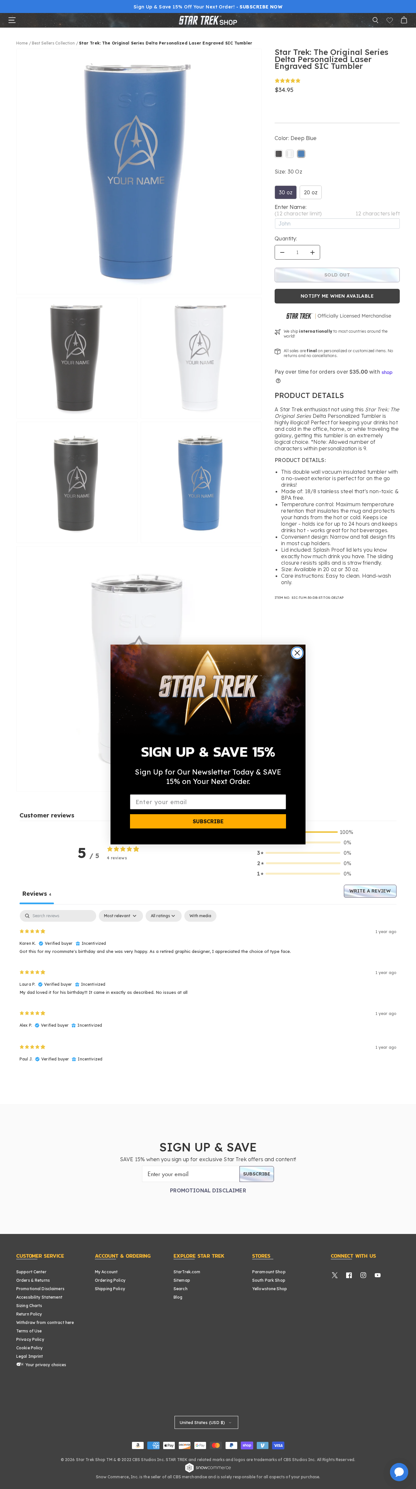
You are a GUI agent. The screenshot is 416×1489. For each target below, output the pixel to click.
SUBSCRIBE (208, 821)
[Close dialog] (297, 653)
